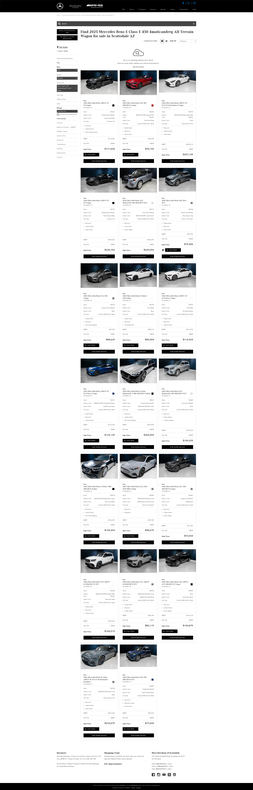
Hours (170, 764)
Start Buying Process (99, 161)
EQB (87, 759)
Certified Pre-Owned (72, 764)
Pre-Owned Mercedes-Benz (65, 766)
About (194, 9)
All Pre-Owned (61, 764)
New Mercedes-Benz (63, 756)
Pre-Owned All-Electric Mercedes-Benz (67, 38)
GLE (99, 756)
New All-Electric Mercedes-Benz (67, 31)
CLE (81, 759)
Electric (132, 9)
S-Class (70, 759)
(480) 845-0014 (161, 769)
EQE (91, 759)
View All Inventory (138, 67)
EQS (94, 759)
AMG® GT (63, 759)
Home (58, 15)
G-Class (87, 756)
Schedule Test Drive (122, 756)
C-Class (73, 756)
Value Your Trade (135, 756)
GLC (95, 756)
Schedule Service (109, 756)
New (123, 9)
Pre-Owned (142, 9)
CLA (77, 756)
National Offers (116, 759)
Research (153, 9)
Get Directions (156, 759)
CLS (84, 759)
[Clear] (66, 51)
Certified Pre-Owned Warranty (89, 764)
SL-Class (76, 759)
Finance (172, 9)
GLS (58, 759)
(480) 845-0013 (162, 766)
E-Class (82, 756)
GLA (92, 756)
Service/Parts (184, 9)
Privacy (133, 787)
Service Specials (126, 759)
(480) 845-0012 (161, 764)
